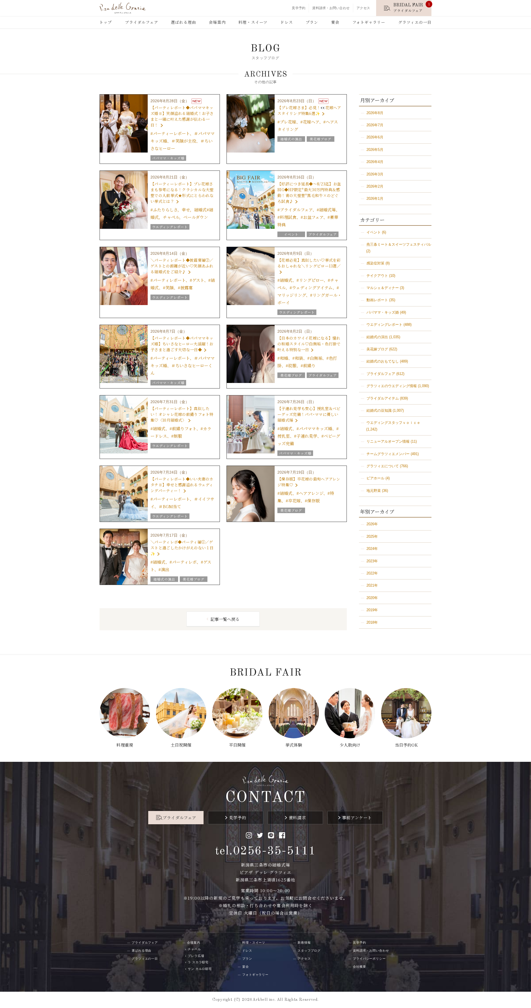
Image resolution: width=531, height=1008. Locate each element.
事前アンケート (357, 817)
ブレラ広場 (196, 955)
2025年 (372, 536)
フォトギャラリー (369, 22)
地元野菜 (373, 491)
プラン (312, 22)
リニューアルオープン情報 (388, 441)
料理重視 (124, 745)
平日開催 (237, 745)
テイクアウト (377, 276)
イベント (373, 232)
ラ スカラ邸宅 (198, 962)
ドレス (286, 22)
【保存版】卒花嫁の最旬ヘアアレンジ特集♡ (308, 481)
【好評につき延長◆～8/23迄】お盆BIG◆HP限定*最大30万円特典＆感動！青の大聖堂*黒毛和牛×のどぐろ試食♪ (309, 192)
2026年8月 (374, 113)
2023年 (372, 561)
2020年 (372, 598)
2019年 (372, 610)
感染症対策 (375, 263)
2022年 (372, 573)
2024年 (372, 549)
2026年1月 (374, 198)
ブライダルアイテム (382, 398)
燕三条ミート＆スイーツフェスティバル (398, 244)
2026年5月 (374, 150)
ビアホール (375, 478)
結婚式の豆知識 (379, 410)
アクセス (363, 8)
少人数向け (350, 745)
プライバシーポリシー (369, 958)
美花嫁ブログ (377, 349)
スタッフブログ (309, 950)
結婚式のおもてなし (382, 361)
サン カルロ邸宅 (200, 968)
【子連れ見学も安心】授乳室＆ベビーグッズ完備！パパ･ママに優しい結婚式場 (308, 414)
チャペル (194, 949)
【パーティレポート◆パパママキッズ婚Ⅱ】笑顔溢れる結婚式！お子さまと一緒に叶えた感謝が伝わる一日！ (182, 116)
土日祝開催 (181, 745)
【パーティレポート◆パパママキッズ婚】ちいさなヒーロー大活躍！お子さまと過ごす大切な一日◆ (181, 343)
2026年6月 (374, 137)
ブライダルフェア (141, 22)
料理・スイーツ (252, 22)
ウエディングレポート (384, 324)
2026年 (372, 524)
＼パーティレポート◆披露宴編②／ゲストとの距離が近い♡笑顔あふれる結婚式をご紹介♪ (181, 265)
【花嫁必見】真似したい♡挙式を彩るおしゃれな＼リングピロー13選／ (309, 263)
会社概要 (359, 966)
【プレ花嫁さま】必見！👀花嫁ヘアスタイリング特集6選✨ (309, 110)
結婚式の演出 (377, 337)
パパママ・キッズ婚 (382, 312)
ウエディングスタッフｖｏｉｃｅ (393, 423)
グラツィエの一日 (414, 22)
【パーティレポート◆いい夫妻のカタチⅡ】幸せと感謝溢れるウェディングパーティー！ (181, 484)
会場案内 (217, 22)
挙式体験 (293, 745)
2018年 (372, 622)
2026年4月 (374, 162)
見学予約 (298, 8)
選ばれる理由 (183, 22)
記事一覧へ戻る (225, 619)
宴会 (335, 22)
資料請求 (297, 817)
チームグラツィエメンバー (388, 454)
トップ (105, 22)
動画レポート (377, 300)
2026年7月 (374, 125)
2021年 (372, 585)
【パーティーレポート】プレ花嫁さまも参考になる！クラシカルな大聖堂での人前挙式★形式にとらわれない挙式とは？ (182, 192)
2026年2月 (374, 186)
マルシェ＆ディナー (382, 288)
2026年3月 (374, 174)
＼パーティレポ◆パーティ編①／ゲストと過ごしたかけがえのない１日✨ (182, 547)
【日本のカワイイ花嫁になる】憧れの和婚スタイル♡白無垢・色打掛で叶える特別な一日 (308, 343)
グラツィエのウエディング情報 (391, 386)
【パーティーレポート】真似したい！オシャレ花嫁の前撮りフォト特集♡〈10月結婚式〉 (181, 414)
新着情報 (304, 942)
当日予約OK (406, 745)
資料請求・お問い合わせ (331, 8)
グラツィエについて (382, 466)
